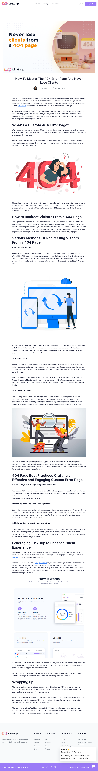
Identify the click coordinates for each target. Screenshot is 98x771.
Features (37, 4)
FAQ (46, 739)
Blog (63, 739)
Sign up (37, 746)
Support (48, 743)
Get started (82, 739)
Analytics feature (41, 563)
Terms (47, 746)
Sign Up (91, 4)
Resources (55, 4)
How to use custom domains (85, 744)
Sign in (36, 749)
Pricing (45, 4)
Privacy (48, 749)
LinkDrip (15, 557)
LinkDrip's (22, 106)
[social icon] (43, 767)
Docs (63, 743)
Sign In (80, 4)
